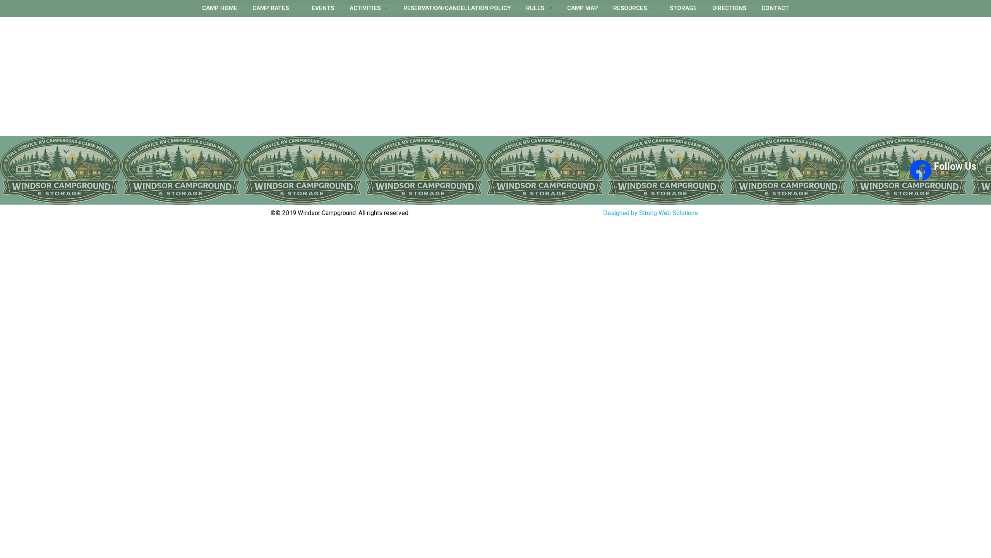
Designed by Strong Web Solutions (650, 213)
